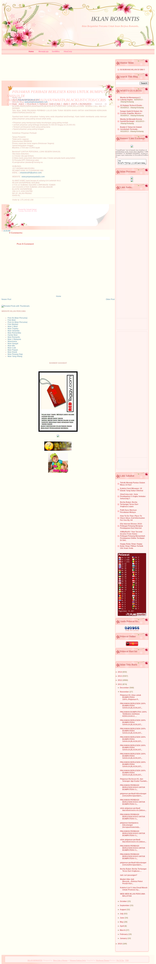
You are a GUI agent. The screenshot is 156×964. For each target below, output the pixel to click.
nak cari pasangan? (128, 875)
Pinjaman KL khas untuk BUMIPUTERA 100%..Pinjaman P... (130, 697)
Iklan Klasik (12, 352)
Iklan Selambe (14, 331)
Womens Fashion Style (78, 960)
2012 (120, 680)
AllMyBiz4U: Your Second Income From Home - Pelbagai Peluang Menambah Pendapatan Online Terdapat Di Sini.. (132, 536)
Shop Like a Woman (60, 960)
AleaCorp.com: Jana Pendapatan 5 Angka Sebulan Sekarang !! (132, 496)
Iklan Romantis (14, 337)
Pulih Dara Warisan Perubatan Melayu (128, 511)
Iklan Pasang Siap (15, 354)
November (124, 692)
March (122, 930)
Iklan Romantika (14, 333)
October (123, 901)
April (122, 926)
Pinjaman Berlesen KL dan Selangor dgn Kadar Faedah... (134, 780)
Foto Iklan (12, 320)
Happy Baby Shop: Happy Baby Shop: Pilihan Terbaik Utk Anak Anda (131, 546)
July (122, 914)
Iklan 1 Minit (13, 326)
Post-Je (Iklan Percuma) (17, 322)
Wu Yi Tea (120, 960)
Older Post (110, 299)
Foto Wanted (13, 324)
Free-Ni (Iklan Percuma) (17, 318)
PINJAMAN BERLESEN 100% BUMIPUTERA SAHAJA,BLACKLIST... (133, 705)
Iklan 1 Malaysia (14, 339)
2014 (120, 672)
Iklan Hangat (13, 343)
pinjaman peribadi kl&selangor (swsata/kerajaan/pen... (133, 795)
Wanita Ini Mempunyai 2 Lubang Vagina (130, 98)
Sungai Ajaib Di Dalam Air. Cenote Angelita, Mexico (131, 112)
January (123, 938)
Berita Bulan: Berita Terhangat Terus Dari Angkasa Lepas (129, 504)
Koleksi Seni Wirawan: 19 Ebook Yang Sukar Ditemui (131, 489)
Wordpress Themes (102, 960)
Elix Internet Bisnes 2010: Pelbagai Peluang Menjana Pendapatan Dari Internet (131, 526)
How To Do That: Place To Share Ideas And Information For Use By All (132, 518)
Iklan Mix (11, 346)
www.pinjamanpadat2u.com (36, 102)
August (123, 910)
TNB (127, 960)
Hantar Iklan (13, 335)
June (122, 918)
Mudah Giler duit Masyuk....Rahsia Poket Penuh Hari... (131, 881)
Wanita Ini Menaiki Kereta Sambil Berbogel (131, 120)
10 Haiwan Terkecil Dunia (131, 105)
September (124, 905)
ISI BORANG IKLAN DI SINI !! (132, 70)
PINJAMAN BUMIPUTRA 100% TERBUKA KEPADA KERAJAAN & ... (133, 714)
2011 (120, 684)
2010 (120, 944)
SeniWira (56, 51)
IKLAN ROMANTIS (115, 18)
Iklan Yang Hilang (15, 356)
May (122, 922)
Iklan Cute (12, 348)
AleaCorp (68, 51)
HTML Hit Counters (132, 630)
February (124, 934)
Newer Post (6, 299)
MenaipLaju (43, 51)
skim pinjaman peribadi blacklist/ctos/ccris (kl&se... (133, 809)
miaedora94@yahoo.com (28, 100)
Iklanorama (12, 341)
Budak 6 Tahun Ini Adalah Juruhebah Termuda (131, 128)
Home (31, 51)
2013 (120, 676)
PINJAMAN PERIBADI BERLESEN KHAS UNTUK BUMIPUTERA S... (132, 787)
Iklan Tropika (13, 329)
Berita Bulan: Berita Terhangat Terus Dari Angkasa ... (133, 870)
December (124, 688)
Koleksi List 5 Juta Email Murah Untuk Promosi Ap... (133, 889)
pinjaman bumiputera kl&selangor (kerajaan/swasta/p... (130, 825)
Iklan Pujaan (13, 350)
